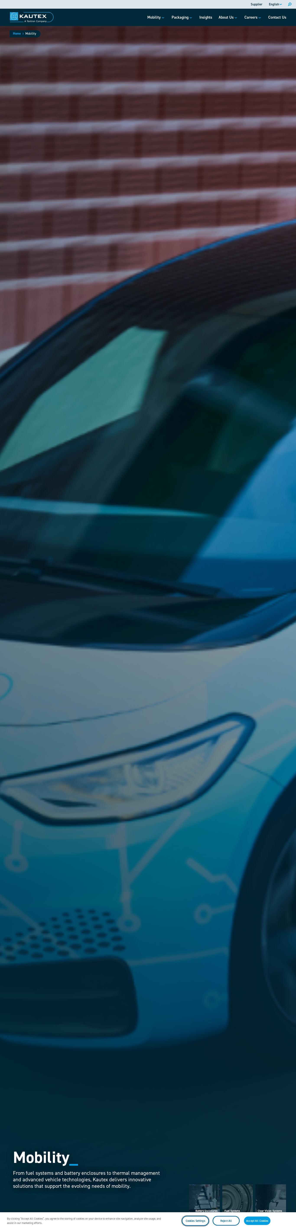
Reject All (226, 1221)
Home (17, 33)
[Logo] (32, 17)
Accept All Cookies (257, 1221)
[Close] (289, 1220)
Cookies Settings (195, 1221)
